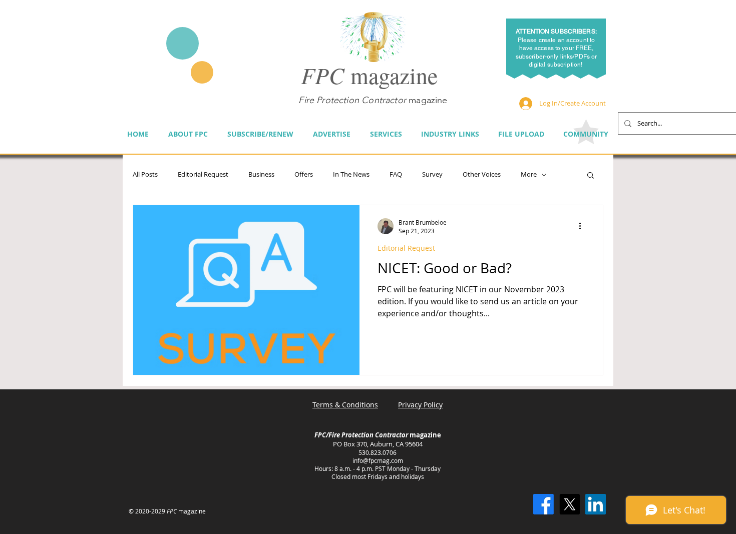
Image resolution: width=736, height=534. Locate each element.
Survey (432, 175)
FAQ (396, 175)
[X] (569, 504)
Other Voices (482, 175)
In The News (351, 175)
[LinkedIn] (595, 504)
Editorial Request (203, 175)
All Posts (145, 175)
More (529, 175)
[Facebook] (543, 504)
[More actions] (583, 226)
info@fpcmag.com (377, 460)
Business (261, 175)
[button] (590, 176)
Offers (303, 175)
